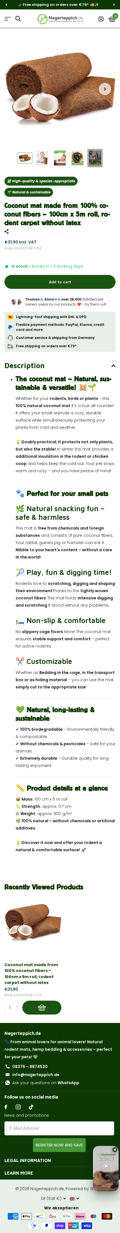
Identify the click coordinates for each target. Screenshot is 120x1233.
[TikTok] (31, 1106)
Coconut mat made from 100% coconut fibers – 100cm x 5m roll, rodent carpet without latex (31, 973)
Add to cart (60, 281)
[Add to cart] (41, 1008)
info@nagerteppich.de (35, 1074)
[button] (6, 4)
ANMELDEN (59, 1145)
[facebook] (5, 1107)
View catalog (7, 18)
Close (60, 1160)
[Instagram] (18, 1106)
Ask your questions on (45, 1083)
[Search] (18, 19)
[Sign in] (101, 19)
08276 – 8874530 (30, 1066)
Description (24, 365)
